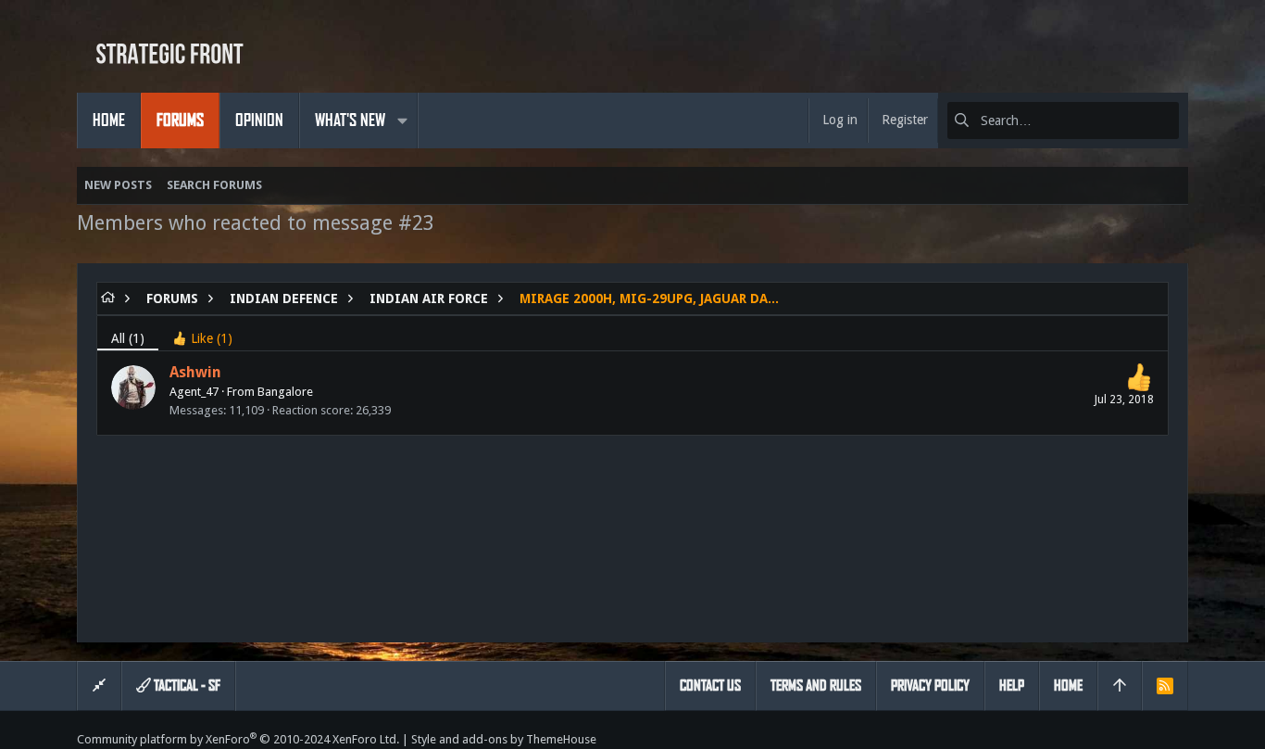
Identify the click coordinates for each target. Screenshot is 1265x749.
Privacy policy (930, 685)
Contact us (710, 685)
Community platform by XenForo (238, 739)
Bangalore (285, 392)
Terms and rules (815, 685)
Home (1068, 685)
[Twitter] (1179, 739)
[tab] (202, 333)
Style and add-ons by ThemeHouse (503, 739)
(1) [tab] (127, 338)
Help (1011, 685)
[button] (402, 120)
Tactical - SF (185, 685)
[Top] (1119, 686)
